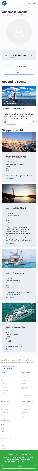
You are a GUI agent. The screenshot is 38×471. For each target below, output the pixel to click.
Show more (10, 178)
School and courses (26, 380)
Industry (3, 445)
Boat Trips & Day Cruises (26, 396)
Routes (2, 435)
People (2, 428)
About (2, 377)
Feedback (3, 383)
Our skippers (4, 387)
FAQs (2, 416)
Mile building (25, 383)
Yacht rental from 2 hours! (26, 388)
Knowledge (3, 448)
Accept (19, 467)
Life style (3, 442)
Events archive (4, 390)
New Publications (5, 425)
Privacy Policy (25, 406)
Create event (8, 368)
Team (2, 380)
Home (4, 15)
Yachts (2, 431)
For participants (5, 412)
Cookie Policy (24, 461)
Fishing (23, 392)
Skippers (10, 15)
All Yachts (3, 394)
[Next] (34, 142)
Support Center (25, 416)
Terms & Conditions (26, 409)
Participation (4, 406)
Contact (19, 72)
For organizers (4, 409)
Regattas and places (27, 377)
